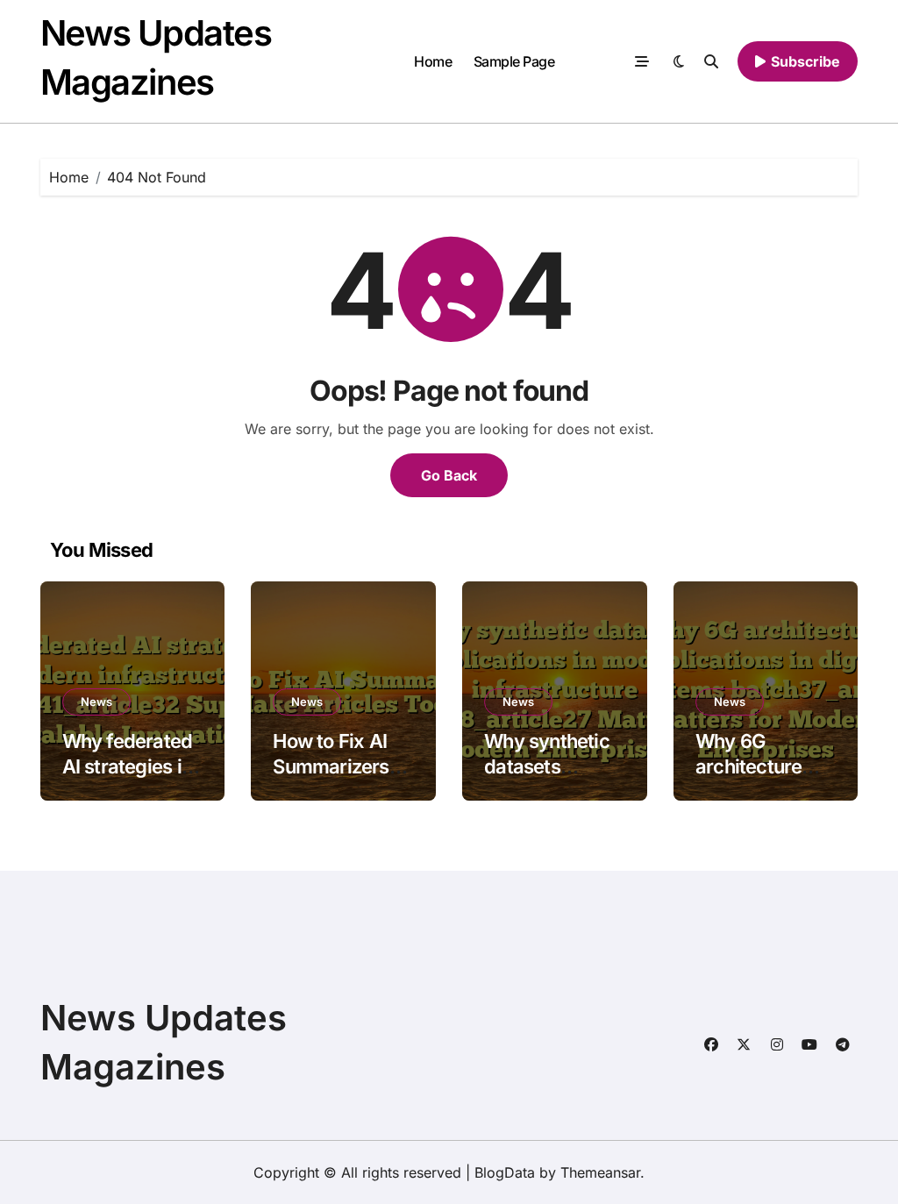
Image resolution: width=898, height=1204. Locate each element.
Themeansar (600, 1172)
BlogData (504, 1172)
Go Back (449, 475)
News (96, 702)
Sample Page (514, 61)
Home (433, 61)
